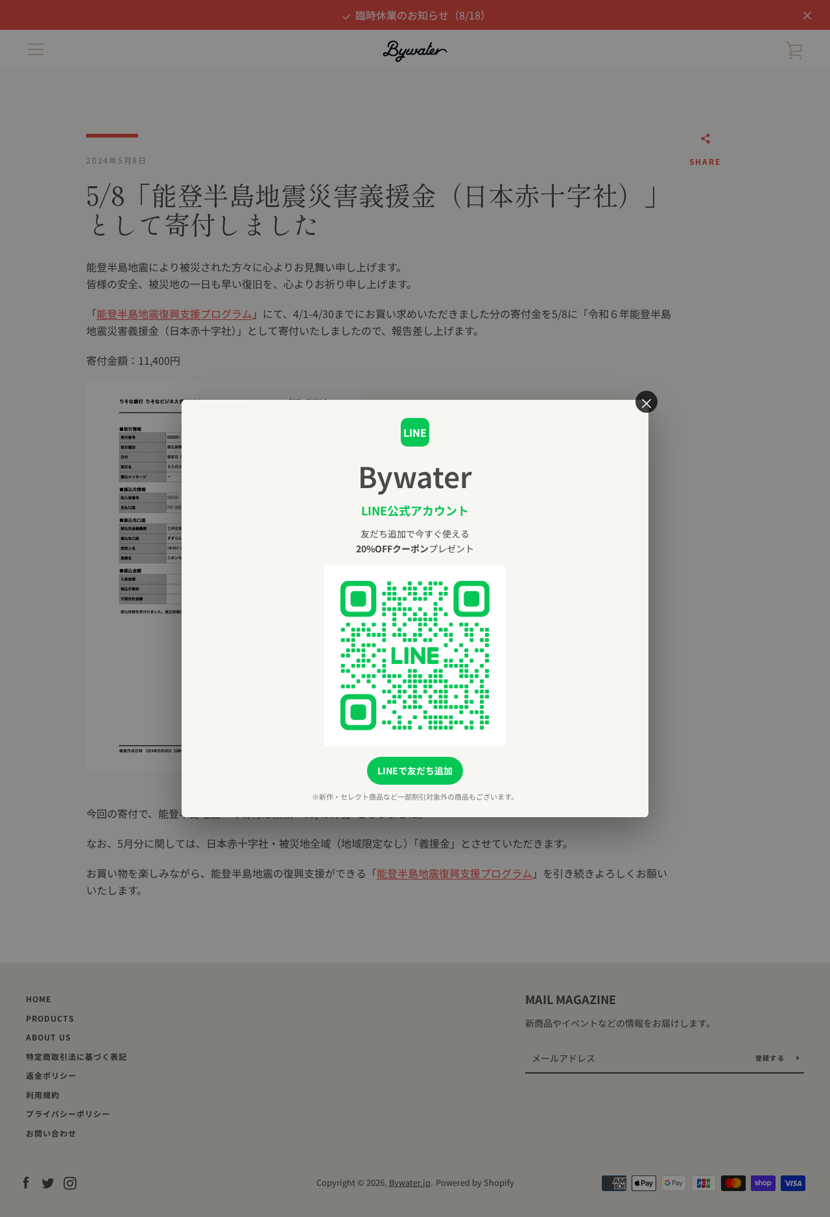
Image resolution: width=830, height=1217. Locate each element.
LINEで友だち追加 (415, 770)
